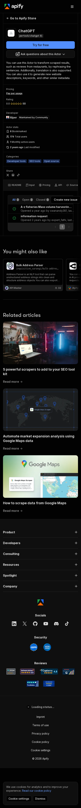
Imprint (41, 716)
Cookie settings (40, 750)
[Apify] (14, 6)
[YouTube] (46, 624)
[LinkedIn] (14, 624)
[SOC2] (47, 647)
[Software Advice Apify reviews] (27, 671)
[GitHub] (35, 624)
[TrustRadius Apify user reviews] (33, 684)
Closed (42, 199)
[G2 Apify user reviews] (69, 671)
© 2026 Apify (40, 758)
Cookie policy (40, 741)
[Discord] (56, 624)
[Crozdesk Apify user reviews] (49, 684)
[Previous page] (55, 227)
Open (27, 199)
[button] (40, 532)
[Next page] (69, 227)
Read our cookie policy (36, 790)
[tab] (14, 185)
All (15, 199)
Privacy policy (40, 733)
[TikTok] (67, 624)
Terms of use (40, 725)
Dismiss (40, 798)
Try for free (40, 45)
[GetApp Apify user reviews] (10, 671)
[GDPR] (33, 647)
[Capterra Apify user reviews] (48, 671)
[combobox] (40, 54)
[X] (25, 624)
